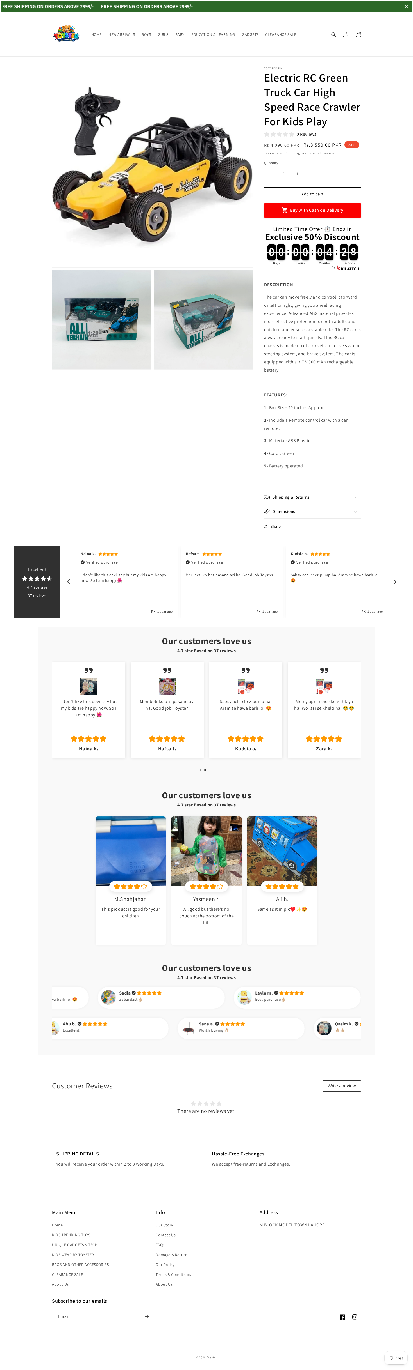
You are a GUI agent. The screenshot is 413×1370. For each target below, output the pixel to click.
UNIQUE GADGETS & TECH (75, 1244)
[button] (333, 34)
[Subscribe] (146, 1316)
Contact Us (166, 1234)
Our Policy (165, 1264)
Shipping (293, 153)
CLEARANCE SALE (67, 1274)
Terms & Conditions (173, 1274)
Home (57, 1225)
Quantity (271, 162)
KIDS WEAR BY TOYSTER (73, 1254)
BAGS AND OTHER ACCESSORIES (80, 1264)
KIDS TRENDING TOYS (71, 1234)
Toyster (212, 1357)
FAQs (160, 1244)
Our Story (164, 1225)
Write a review (342, 1085)
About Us (60, 1284)
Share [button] (276, 526)
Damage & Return (171, 1254)
